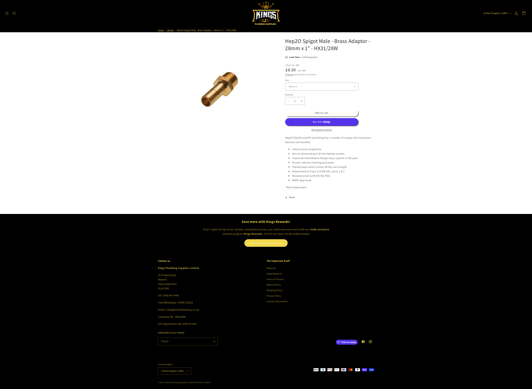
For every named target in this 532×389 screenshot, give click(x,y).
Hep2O (170, 30)
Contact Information (277, 301)
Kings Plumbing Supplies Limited (179, 382)
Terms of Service (275, 279)
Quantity (289, 94)
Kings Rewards (274, 273)
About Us (271, 268)
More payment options (321, 129)
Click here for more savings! (266, 243)
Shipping (289, 74)
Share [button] (292, 197)
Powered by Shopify (201, 382)
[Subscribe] (214, 341)
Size (287, 80)
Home (161, 30)
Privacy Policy (274, 295)
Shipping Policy (275, 290)
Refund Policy (274, 284)
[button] (7, 13)
